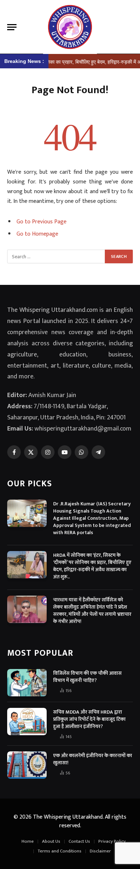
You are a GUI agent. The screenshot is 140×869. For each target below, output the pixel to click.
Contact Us (79, 841)
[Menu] (12, 27)
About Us (51, 841)
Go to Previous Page (41, 221)
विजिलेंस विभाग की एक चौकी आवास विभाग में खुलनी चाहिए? (87, 676)
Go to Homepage (37, 233)
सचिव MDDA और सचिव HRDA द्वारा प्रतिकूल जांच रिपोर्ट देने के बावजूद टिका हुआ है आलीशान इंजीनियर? (89, 719)
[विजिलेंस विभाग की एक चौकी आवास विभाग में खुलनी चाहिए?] (27, 682)
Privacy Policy (112, 841)
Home (28, 841)
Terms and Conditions (59, 851)
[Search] (129, 27)
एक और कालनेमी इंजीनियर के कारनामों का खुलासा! (92, 759)
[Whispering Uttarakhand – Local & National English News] (70, 27)
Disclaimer (100, 851)
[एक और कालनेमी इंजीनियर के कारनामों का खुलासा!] (27, 765)
